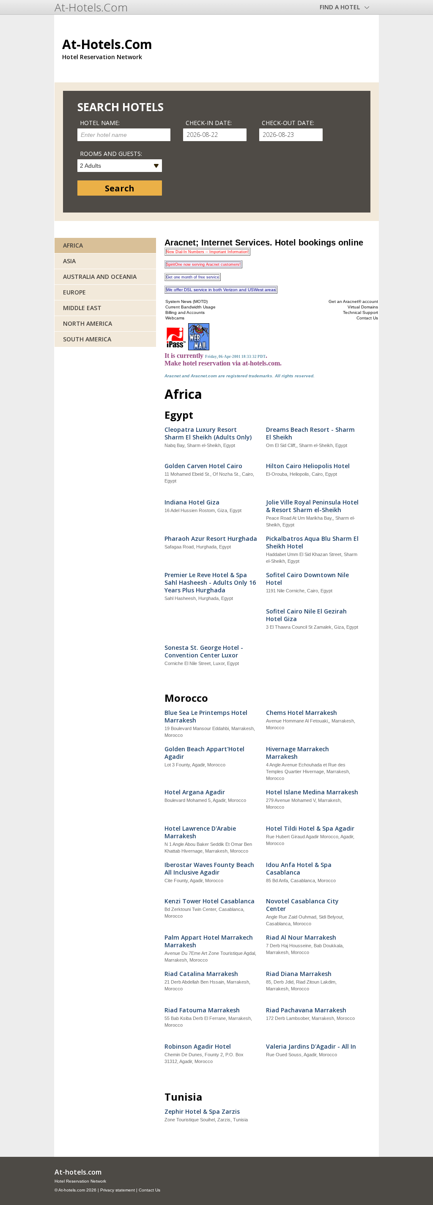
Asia (69, 261)
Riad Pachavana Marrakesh (306, 1010)
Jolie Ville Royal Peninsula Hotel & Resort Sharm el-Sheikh (312, 506)
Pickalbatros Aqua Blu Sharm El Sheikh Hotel (312, 542)
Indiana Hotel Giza (191, 502)
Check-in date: (209, 123)
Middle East (82, 308)
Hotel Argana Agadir (194, 792)
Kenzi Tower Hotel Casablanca (209, 901)
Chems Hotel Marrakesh (301, 713)
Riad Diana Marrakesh (299, 974)
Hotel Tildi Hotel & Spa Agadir (310, 828)
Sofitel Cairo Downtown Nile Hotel (307, 578)
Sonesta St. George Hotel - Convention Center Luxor (203, 651)
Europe (74, 292)
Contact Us (149, 1190)
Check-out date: (288, 123)
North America (87, 323)
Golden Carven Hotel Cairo (203, 466)
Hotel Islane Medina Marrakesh (312, 792)
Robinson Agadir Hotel (197, 1046)
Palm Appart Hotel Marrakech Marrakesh (208, 941)
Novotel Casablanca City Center (302, 905)
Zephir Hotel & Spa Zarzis (202, 1111)
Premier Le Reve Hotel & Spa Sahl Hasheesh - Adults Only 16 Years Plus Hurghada (210, 582)
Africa (73, 245)
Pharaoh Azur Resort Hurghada (210, 539)
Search (119, 188)
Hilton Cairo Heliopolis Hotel (308, 466)
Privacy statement (117, 1190)
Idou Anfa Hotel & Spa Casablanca (299, 868)
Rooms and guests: (111, 154)
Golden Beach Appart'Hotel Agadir (204, 753)
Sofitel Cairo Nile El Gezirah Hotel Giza (306, 615)
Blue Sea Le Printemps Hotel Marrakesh (205, 716)
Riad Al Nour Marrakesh (301, 937)
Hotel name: (100, 123)
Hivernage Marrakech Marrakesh (297, 753)
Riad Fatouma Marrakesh (202, 1010)
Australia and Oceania (100, 277)
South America (87, 339)
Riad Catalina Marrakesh (201, 974)
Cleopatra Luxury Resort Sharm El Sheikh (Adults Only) (208, 433)
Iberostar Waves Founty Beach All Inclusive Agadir (209, 868)
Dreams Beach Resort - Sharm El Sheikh (310, 433)
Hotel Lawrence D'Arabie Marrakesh (200, 832)
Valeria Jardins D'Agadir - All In (311, 1046)
